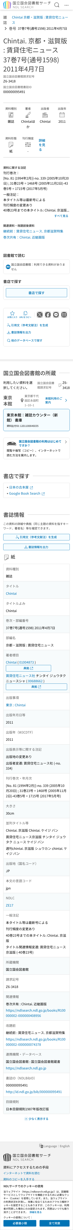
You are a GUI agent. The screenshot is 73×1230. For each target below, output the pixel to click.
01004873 (26, 662)
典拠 (26, 668)
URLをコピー (25, 317)
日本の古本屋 (19, 487)
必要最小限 (20, 1223)
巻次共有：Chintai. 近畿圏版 (24, 237)
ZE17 (9, 905)
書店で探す (36, 292)
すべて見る (61, 216)
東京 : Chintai (16, 704)
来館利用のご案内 (53, 400)
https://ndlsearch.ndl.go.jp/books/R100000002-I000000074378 (35, 1042)
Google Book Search (25, 493)
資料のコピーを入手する (18, 1179)
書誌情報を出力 (21, 332)
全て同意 (54, 1223)
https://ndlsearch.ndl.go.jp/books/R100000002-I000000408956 (35, 1013)
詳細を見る (42, 145)
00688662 (35, 680)
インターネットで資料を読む (21, 1173)
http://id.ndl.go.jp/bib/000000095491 (34, 1091)
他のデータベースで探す (26, 340)
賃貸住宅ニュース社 (20, 675)
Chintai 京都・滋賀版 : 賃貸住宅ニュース (40, 20)
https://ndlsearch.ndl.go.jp (26, 1068)
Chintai (11, 593)
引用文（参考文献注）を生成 (29, 325)
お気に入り (12, 317)
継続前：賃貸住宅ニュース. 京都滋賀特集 (33, 231)
